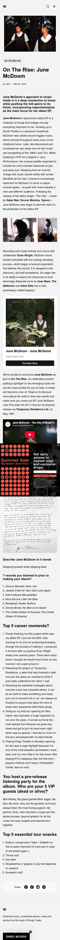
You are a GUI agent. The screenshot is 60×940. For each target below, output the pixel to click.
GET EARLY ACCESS (45, 475)
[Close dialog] (58, 445)
